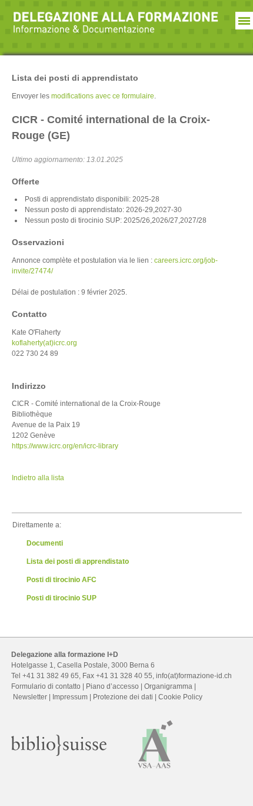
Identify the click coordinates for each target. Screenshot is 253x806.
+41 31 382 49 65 (50, 676)
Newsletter (30, 697)
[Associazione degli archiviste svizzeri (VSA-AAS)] (155, 771)
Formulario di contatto (46, 686)
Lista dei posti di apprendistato (77, 561)
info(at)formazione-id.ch (194, 676)
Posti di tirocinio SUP (61, 598)
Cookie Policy (180, 697)
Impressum (70, 697)
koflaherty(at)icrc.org (44, 343)
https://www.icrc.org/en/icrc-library (65, 446)
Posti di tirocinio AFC (61, 580)
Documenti (44, 543)
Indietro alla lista (38, 478)
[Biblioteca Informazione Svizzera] (58, 753)
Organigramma (168, 686)
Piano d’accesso (112, 686)
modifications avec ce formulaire (102, 96)
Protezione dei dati (123, 697)
